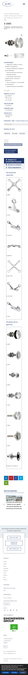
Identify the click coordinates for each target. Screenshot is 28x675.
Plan (5, 646)
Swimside (6, 568)
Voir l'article (14, 502)
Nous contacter (14, 548)
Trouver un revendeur (14, 543)
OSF (4, 577)
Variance (6, 570)
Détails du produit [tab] (15, 165)
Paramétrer (22, 672)
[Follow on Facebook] (7, 610)
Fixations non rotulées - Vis (13, 18)
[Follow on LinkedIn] (5, 610)
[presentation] (2, 504)
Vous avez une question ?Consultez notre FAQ (11, 151)
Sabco (5, 564)
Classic (5, 562)
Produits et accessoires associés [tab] (13, 161)
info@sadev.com (11, 653)
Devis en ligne (14, 537)
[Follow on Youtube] (10, 610)
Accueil (5, 14)
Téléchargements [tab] (14, 167)
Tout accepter (5, 672)
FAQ (5, 590)
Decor (5, 566)
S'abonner (6, 604)
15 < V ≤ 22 (14, 133)
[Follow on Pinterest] (13, 610)
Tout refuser (14, 672)
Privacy (5, 575)
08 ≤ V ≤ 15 (7, 133)
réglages (22, 669)
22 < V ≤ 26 (22, 133)
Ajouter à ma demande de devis (13, 144)
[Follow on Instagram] (16, 610)
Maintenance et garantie (9, 588)
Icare (5, 573)
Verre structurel (12, 16)
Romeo (5, 579)
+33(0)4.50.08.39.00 (11, 651)
